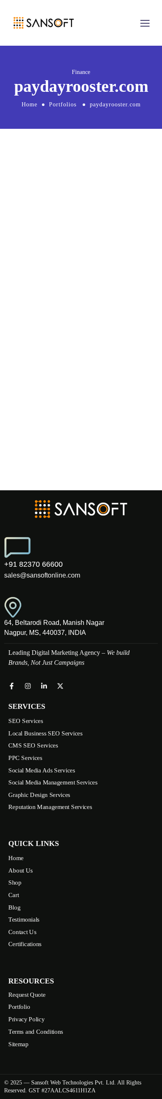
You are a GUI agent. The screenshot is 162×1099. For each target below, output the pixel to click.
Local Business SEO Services (45, 733)
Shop (14, 883)
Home (29, 104)
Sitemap (18, 1043)
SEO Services (25, 721)
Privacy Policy (26, 1019)
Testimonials (23, 919)
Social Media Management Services (53, 782)
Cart (13, 895)
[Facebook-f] (11, 686)
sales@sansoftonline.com (42, 575)
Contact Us (22, 932)
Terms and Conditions (35, 1031)
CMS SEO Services (33, 745)
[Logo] (43, 23)
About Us (20, 870)
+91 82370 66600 (33, 564)
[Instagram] (28, 686)
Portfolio (19, 1006)
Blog (14, 907)
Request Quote (26, 994)
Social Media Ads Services (41, 770)
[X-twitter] (60, 686)
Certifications (25, 944)
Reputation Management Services (50, 807)
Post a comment (39, 353)
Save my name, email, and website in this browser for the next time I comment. (77, 313)
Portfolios (62, 104)
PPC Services (25, 758)
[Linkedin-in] (44, 686)
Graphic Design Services (39, 795)
